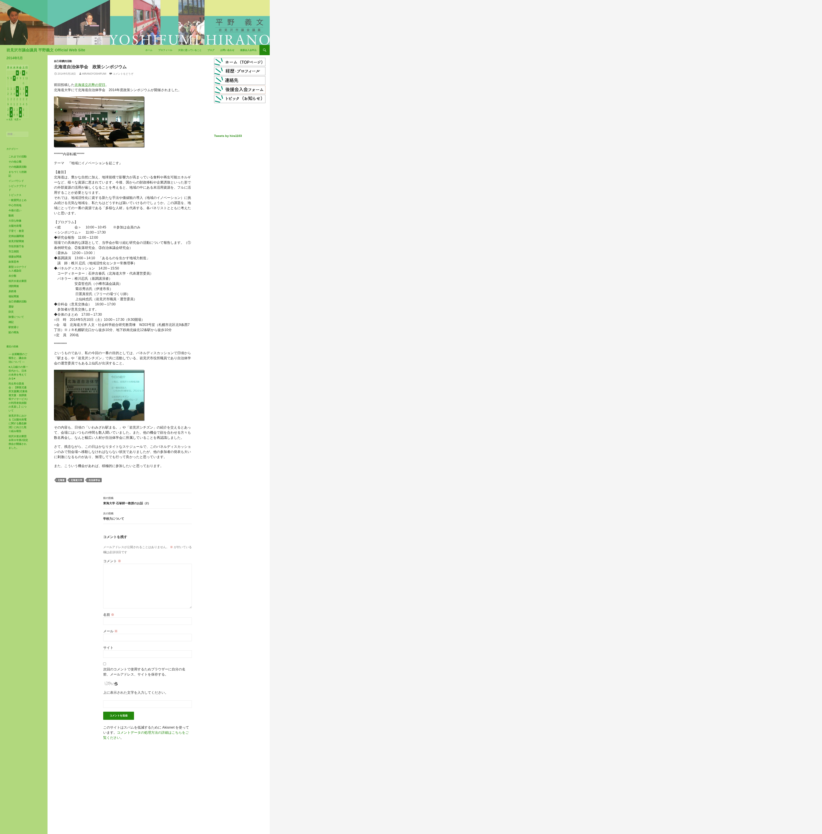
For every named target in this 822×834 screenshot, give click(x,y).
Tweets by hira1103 (228, 136)
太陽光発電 (15, 225)
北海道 (61, 480)
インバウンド (16, 180)
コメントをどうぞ (123, 73)
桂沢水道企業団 (18, 280)
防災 (11, 311)
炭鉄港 (12, 291)
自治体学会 (94, 480)
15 (17, 91)
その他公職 (15, 161)
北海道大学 (76, 480)
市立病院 (14, 251)
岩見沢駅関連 (16, 241)
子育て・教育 (16, 230)
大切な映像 (15, 220)
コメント (112, 561)
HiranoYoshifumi (94, 73)
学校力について (113, 516)
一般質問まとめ (18, 200)
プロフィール (165, 50)
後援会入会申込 (248, 50)
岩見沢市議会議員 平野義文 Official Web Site (45, 50)
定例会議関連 (16, 236)
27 (11, 112)
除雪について (16, 316)
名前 (108, 615)
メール (110, 631)
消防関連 (14, 286)
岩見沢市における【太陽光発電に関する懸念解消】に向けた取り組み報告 (18, 423)
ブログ (210, 50)
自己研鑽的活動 (63, 61)
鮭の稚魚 (14, 332)
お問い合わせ (227, 50)
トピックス (15, 195)
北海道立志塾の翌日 (89, 85)
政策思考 (14, 261)
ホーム (148, 50)
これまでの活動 (18, 156)
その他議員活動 (18, 166)
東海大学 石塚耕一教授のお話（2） (127, 501)
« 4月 (9, 119)
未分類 (12, 275)
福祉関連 (14, 296)
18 (26, 91)
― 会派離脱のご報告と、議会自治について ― (18, 358)
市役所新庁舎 (16, 246)
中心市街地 (15, 205)
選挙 (11, 306)
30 (20, 112)
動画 (11, 215)
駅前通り (14, 327)
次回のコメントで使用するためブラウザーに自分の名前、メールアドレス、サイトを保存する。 (144, 671)
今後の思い (15, 210)
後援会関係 (15, 256)
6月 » (18, 119)
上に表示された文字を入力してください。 (135, 692)
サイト (108, 647)
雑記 (11, 322)
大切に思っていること (190, 50)
